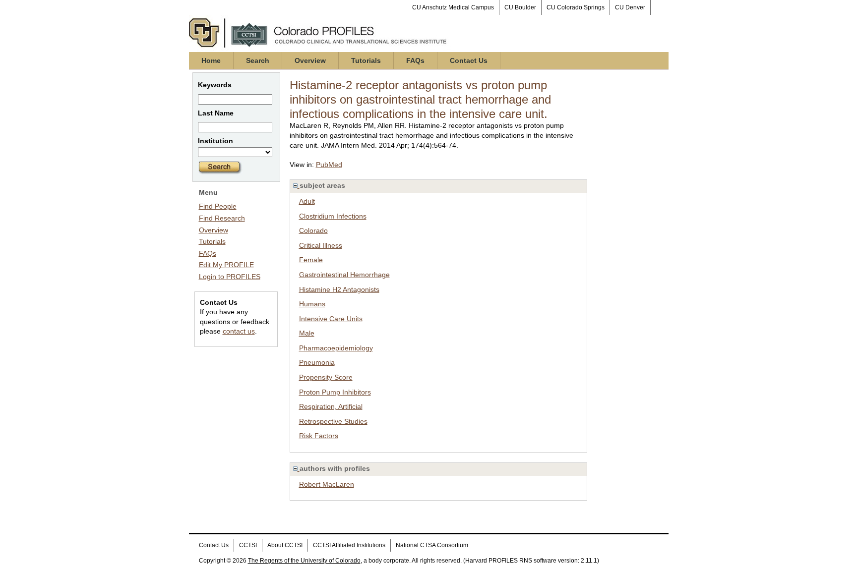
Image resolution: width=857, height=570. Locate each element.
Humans (312, 304)
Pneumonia (317, 362)
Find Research (222, 218)
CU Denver (630, 7)
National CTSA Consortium (432, 545)
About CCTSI (285, 545)
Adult (307, 201)
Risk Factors (318, 436)
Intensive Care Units (331, 319)
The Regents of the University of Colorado (304, 560)
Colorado (313, 230)
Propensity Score (326, 377)
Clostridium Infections (333, 216)
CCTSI (248, 545)
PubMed (329, 165)
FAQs (415, 60)
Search (257, 60)
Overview (310, 60)
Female (311, 260)
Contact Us (469, 60)
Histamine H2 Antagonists (339, 289)
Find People (218, 206)
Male (306, 333)
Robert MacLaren (326, 484)
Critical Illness (320, 245)
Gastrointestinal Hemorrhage (344, 275)
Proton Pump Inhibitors (335, 392)
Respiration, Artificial (331, 406)
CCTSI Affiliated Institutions (349, 545)
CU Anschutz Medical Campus (453, 7)
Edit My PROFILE (226, 265)
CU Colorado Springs (576, 7)
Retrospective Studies (333, 421)
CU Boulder (520, 7)
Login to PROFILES (229, 277)
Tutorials (366, 60)
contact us (239, 331)
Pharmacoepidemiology (336, 348)
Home (211, 60)
